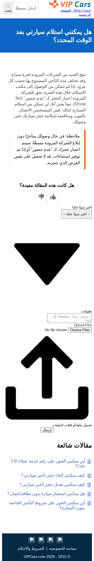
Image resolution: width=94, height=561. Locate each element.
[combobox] (25, 8)
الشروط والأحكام (31, 548)
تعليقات (86, 311)
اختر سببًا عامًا (82, 207)
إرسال (47, 430)
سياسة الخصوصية (63, 548)
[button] (53, 197)
